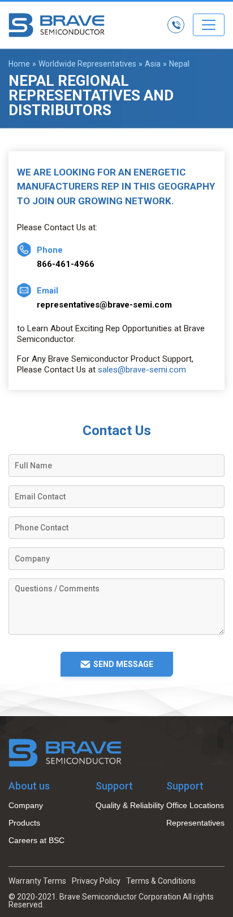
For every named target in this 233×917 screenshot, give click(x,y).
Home (19, 64)
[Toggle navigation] (209, 25)
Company (25, 805)
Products (24, 823)
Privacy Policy (96, 881)
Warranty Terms (37, 881)
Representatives (195, 823)
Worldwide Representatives (87, 64)
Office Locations (195, 805)
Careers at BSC (36, 840)
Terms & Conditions (161, 881)
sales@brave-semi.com (142, 370)
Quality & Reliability (130, 805)
